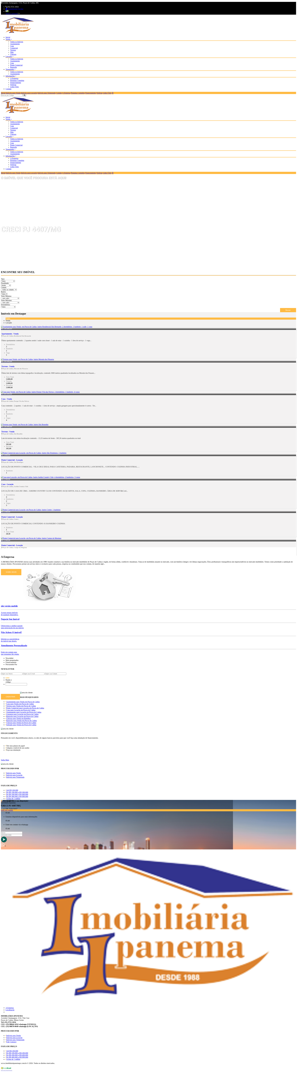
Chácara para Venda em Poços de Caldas (21, 723)
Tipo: (3, 279)
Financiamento (15, 83)
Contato (8, 89)
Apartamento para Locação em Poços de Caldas (23, 712)
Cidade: (4, 287)
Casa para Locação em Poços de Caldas (20, 710)
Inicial (8, 37)
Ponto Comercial (16, 65)
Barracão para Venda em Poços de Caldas (21, 721)
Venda (8, 39)
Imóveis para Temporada (46, 93)
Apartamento (15, 44)
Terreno (13, 50)
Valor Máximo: (6, 300)
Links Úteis (14, 87)
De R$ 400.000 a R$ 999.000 (17, 796)
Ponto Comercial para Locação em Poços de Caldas (25, 708)
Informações (10, 76)
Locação (9, 56)
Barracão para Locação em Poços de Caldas (22, 716)
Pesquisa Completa (17, 80)
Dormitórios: (5, 305)
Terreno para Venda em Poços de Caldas (21, 706)
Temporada (10, 69)
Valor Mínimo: (6, 296)
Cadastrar (10, 697)
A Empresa (14, 78)
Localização (10, 1010)
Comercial (14, 48)
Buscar (288, 310)
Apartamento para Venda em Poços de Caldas (23, 702)
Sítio (12, 52)
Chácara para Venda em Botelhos (18, 718)
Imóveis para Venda (13, 93)
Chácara (13, 54)
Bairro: (3, 292)
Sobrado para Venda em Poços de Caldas (21, 725)
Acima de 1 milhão (13, 799)
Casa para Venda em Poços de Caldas (20, 704)
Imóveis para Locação (29, 93)
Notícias (13, 85)
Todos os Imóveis (16, 42)
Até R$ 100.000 (12, 790)
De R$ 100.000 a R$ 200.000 (17, 792)
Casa (12, 46)
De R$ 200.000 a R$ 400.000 (17, 794)
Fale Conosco (11, 1042)
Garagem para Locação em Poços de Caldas (22, 714)
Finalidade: (5, 283)
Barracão (13, 67)
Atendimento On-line (15, 9)
